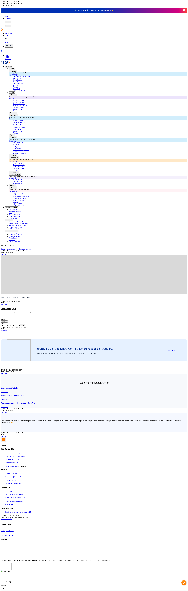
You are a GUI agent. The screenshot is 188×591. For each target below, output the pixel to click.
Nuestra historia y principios (13, 453)
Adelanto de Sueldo (19, 126)
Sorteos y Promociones (20, 90)
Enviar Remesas (18, 193)
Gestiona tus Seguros (19, 153)
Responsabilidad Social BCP (14, 459)
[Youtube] (94, 551)
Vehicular (15, 146)
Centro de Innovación (11, 463)
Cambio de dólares (18, 180)
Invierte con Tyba (18, 166)
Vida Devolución (18, 143)
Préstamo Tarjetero (18, 107)
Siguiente (4, 321)
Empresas (8, 18)
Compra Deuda (17, 109)
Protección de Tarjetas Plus (21, 150)
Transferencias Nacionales (21, 197)
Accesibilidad (9, 504)
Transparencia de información (14, 494)
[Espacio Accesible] (4, 578)
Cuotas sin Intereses (19, 104)
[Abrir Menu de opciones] (9, 46)
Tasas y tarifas (9, 491)
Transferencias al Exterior (20, 198)
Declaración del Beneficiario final (15, 498)
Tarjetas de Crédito (18, 100)
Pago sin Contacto (18, 205)
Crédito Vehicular (18, 124)
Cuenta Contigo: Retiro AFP (21, 76)
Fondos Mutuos (17, 163)
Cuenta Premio (17, 80)
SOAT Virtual (17, 148)
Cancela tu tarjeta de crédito (13, 477)
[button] (4, 7)
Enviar (22, 325)
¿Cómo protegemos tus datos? (14, 501)
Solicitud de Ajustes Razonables (14, 483)
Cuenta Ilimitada (18, 83)
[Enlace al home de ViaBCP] (2, 30)
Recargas (15, 202)
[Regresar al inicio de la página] (3, 439)
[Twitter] (94, 547)
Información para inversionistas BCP (16, 456)
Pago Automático (18, 204)
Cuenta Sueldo (17, 82)
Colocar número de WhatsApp (10, 325)
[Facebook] (94, 544)
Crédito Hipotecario (19, 122)
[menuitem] (96, 588)
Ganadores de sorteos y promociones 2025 (18, 512)
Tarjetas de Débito (18, 102)
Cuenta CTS (16, 89)
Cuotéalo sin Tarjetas (19, 128)
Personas (7, 15)
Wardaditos (16, 85)
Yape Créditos (17, 129)
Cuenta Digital (17, 78)
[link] (94, 390)
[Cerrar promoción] (184, 10)
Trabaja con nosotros (11, 466)
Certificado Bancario (19, 168)
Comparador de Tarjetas (20, 111)
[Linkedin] (94, 554)
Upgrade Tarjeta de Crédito (21, 105)
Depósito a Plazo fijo (19, 165)
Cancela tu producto (11, 473)
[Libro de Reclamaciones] (18, 569)
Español (7, 22)
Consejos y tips (17, 181)
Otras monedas (17, 183)
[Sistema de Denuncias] (6, 569)
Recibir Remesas (18, 195)
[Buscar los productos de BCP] (6, 39)
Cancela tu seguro (10, 480)
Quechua (8, 25)
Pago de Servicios (18, 200)
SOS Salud (16, 144)
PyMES (7, 16)
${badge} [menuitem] (10, 582)
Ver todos (15, 87)
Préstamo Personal (18, 120)
